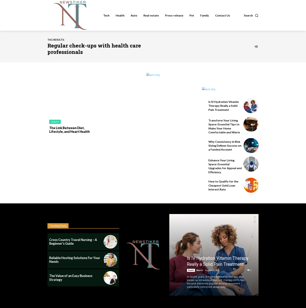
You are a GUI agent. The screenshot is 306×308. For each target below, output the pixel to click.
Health (55, 121)
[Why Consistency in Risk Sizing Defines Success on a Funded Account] (251, 145)
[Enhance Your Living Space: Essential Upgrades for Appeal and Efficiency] (251, 164)
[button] (251, 15)
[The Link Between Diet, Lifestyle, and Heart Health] (71, 101)
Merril (199, 270)
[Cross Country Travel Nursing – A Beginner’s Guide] (110, 242)
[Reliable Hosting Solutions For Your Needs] (110, 260)
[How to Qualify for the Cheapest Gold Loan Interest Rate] (251, 185)
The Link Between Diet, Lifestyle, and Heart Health (69, 130)
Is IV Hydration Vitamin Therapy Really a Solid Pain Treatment (223, 105)
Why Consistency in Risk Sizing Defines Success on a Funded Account (224, 145)
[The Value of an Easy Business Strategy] (110, 278)
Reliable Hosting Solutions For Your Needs (74, 260)
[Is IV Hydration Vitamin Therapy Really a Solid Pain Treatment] (251, 105)
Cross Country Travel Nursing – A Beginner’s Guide (73, 242)
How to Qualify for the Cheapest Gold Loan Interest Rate (223, 185)
